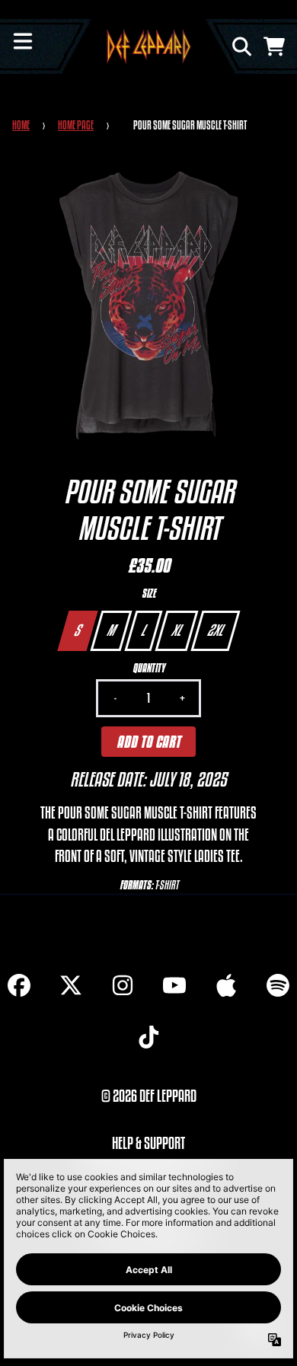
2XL (215, 630)
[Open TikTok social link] (148, 1037)
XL (176, 630)
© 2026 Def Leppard (148, 1096)
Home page (76, 125)
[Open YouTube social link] (174, 985)
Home (21, 125)
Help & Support (148, 1143)
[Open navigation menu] (23, 41)
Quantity (148, 668)
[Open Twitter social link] (71, 985)
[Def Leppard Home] (148, 46)
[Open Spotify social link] (278, 985)
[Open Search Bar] (240, 46)
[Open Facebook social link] (19, 985)
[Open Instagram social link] (122, 985)
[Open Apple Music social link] (226, 985)
